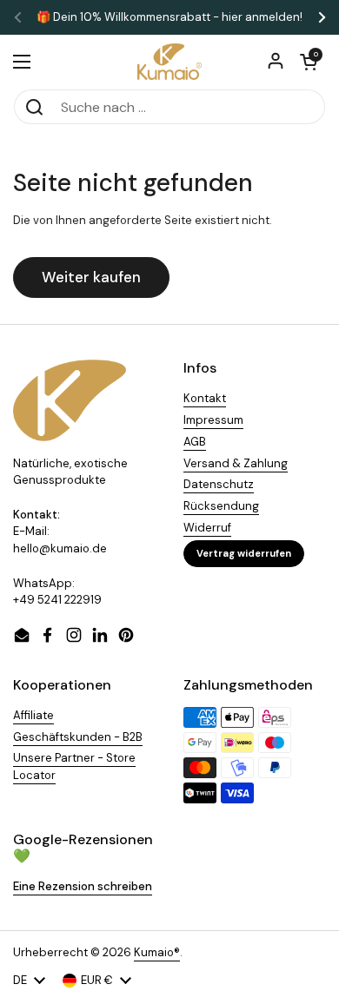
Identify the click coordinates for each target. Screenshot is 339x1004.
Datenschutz (218, 484)
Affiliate (33, 715)
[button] (308, 61)
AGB (194, 441)
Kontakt (204, 398)
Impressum (213, 420)
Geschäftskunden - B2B (78, 737)
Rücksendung (221, 506)
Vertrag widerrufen (243, 553)
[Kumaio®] (169, 61)
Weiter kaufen (91, 277)
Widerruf (207, 527)
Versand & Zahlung (235, 463)
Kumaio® (157, 952)
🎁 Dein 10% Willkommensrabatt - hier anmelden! (169, 17)
